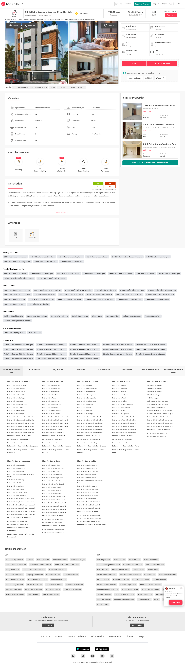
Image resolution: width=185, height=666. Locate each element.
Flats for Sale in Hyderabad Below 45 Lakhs (20, 499)
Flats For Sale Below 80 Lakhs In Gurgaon (160, 423)
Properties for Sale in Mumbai (53, 436)
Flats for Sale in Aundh (119, 398)
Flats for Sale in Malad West (50, 392)
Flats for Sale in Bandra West (51, 414)
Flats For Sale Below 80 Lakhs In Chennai (90, 429)
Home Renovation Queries (38, 579)
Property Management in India (108, 564)
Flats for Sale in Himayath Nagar (17, 492)
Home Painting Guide (121, 579)
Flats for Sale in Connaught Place (52, 478)
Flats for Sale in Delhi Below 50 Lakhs (53, 500)
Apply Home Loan (12, 569)
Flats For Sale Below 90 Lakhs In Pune (124, 432)
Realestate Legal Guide (72, 589)
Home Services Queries (167, 574)
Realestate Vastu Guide (74, 584)
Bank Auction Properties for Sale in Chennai (90, 451)
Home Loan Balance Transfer (40, 564)
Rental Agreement (103, 559)
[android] (83, 649)
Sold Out (148, 78)
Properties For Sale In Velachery (87, 443)
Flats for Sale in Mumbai (52, 381)
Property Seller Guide (35, 574)
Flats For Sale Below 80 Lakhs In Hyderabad (21, 511)
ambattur (61, 87)
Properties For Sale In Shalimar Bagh (88, 440)
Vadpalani (81, 87)
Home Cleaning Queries (150, 589)
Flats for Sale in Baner (119, 392)
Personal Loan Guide (14, 589)
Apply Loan (171, 15)
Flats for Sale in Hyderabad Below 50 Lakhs (20, 502)
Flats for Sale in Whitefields (15, 489)
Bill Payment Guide (53, 589)
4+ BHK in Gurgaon (153, 398)
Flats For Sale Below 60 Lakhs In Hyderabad (21, 505)
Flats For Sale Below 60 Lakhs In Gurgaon (160, 417)
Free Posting (137, 625)
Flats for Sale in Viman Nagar (121, 407)
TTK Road (71, 87)
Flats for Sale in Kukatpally (15, 486)
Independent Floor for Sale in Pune (125, 446)
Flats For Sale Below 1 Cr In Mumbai (53, 429)
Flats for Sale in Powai (49, 398)
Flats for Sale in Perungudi (85, 414)
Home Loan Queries (70, 574)
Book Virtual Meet (162, 63)
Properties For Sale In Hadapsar (122, 440)
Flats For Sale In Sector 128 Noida (87, 492)
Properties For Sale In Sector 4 (156, 436)
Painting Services (103, 579)
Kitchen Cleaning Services (106, 584)
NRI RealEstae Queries (53, 584)
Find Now (48, 625)
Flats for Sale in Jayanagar (15, 414)
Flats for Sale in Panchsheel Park (52, 490)
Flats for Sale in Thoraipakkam (86, 395)
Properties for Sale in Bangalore (19, 436)
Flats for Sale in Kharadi (119, 388)
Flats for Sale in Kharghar (50, 407)
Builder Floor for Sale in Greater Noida (91, 524)
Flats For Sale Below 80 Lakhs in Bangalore (20, 429)
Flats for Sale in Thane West (50, 401)
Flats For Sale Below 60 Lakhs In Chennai (90, 423)
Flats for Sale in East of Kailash (51, 487)
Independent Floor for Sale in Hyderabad (18, 528)
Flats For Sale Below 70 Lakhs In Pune (124, 426)
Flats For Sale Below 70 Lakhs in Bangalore (20, 426)
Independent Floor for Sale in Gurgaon (159, 410)
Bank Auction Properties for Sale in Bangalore (20, 451)
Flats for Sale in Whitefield (15, 395)
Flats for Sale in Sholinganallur (87, 398)
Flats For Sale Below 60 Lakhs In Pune (124, 423)
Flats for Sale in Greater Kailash (52, 474)
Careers (58, 636)
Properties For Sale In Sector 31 (157, 433)
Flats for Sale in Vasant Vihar (51, 465)
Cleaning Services (159, 579)
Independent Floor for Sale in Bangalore (22, 446)
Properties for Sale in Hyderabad (19, 517)
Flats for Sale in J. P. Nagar (15, 407)
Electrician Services (145, 594)
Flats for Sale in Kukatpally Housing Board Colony (20, 475)
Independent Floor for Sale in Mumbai (56, 446)
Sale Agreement (43, 559)
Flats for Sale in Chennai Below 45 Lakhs (90, 417)
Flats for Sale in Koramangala (16, 385)
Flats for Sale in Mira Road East (51, 404)
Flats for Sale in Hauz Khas (50, 471)
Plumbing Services (104, 599)
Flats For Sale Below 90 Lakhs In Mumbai (55, 426)
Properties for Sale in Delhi (52, 515)
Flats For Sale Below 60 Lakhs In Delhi (54, 503)
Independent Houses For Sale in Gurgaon (160, 414)
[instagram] (92, 656)
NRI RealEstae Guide (34, 584)
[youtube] (112, 656)
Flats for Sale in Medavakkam (86, 401)
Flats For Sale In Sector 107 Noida (87, 489)
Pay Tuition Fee (119, 559)
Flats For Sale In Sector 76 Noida (87, 478)
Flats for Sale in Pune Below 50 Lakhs (124, 420)
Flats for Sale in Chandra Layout (17, 404)
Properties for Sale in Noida (87, 511)
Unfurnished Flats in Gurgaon (156, 407)
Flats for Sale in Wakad (119, 385)
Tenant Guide (153, 569)
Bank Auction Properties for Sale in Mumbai (55, 451)
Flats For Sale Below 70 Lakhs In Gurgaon (160, 420)
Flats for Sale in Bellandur (15, 401)
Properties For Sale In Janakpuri (52, 522)
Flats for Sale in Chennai (87, 381)
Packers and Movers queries (130, 574)
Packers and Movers (151, 559)
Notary (156, 599)
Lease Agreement (144, 599)
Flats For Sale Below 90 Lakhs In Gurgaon (160, 426)
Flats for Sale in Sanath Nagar (16, 495)
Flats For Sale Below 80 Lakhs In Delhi (54, 509)
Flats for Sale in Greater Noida (86, 499)
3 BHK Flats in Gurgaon (154, 392)
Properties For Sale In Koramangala (18, 440)
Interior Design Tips (58, 579)
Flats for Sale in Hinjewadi (120, 414)
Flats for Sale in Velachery (85, 385)
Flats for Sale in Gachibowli (15, 483)
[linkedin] (102, 656)
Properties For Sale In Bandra (51, 443)
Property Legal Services (14, 559)
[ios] (102, 649)
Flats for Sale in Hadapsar (120, 395)
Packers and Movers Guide (106, 574)
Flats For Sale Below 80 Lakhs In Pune (124, 429)
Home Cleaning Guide (130, 589)
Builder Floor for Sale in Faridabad (53, 530)
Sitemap (130, 636)
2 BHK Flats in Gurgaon (154, 388)
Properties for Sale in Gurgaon (158, 429)
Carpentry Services (104, 594)
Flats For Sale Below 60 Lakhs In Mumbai (55, 417)
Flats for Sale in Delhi (51, 461)
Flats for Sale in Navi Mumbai (51, 395)
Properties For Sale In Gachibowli (17, 521)
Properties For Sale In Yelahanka (17, 443)
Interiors (30, 559)
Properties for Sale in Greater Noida (88, 521)
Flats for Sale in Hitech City (15, 480)
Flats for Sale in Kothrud (119, 401)
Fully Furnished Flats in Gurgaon (157, 401)
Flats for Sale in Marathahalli (16, 388)
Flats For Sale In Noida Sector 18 (87, 486)
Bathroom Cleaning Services (150, 584)
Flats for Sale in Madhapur (15, 471)
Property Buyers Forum (58, 569)
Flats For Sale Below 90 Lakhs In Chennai (90, 432)
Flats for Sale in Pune (121, 381)
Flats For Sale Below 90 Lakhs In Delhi (54, 512)
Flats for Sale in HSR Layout (16, 392)
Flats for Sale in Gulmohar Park (52, 481)
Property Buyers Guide (14, 574)
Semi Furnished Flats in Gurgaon (157, 404)
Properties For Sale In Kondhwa (122, 443)
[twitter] (83, 656)
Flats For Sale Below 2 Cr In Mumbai (53, 432)
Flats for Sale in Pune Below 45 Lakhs (124, 417)
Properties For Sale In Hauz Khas (52, 519)
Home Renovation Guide (15, 579)
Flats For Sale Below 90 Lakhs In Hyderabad (21, 514)
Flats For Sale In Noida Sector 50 (87, 468)
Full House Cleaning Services (107, 589)
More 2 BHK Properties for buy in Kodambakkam (150, 163)
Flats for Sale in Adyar (84, 407)
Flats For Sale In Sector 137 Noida (87, 471)
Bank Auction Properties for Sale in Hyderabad (20, 535)
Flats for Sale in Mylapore (85, 404)
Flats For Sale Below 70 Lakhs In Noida (89, 502)
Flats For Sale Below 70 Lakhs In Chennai (90, 426)
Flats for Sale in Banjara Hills (16, 465)
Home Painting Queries (140, 579)
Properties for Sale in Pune (122, 436)
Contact (134, 63)
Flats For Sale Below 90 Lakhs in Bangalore (20, 432)
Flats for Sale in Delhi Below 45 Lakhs (53, 497)
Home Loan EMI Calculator (16, 564)
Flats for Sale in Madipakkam (86, 392)
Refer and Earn (134, 559)
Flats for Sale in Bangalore (18, 381)
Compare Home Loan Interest (34, 569)
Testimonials (115, 636)
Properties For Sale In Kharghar (52, 440)
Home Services (149, 574)
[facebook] (73, 656)
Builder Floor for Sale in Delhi (53, 525)
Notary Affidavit (103, 604)
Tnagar (52, 87)
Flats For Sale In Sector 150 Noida (87, 495)
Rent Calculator (103, 569)
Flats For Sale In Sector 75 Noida (87, 474)
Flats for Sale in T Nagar (84, 410)
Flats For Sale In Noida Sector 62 (87, 465)
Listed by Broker (135, 78)
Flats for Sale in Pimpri (119, 410)
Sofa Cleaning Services (128, 584)
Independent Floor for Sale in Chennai (91, 446)
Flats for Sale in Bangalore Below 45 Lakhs (20, 417)
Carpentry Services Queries (125, 594)
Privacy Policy (97, 636)
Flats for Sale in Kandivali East (51, 410)
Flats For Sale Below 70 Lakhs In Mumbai (55, 420)
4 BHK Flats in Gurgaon (154, 395)
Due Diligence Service (51, 594)
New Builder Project (77, 559)
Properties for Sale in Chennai (88, 436)
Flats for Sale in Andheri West (51, 385)
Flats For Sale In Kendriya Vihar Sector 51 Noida (90, 482)
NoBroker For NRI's (60, 559)
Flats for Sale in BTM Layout (16, 410)
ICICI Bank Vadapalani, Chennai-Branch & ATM (30, 87)
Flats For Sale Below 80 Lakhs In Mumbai (55, 423)
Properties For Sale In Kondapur (17, 524)
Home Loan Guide (53, 574)
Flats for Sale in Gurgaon (157, 381)
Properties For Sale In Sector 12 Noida (89, 518)
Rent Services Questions (155, 564)
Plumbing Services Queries (124, 599)
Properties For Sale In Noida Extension (89, 515)
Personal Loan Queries (33, 589)
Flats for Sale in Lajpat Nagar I (51, 493)
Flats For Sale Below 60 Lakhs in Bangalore (20, 423)
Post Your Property (142, 4)
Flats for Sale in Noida (86, 461)
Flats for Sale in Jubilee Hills (16, 468)
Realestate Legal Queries (15, 594)
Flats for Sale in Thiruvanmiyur (87, 388)
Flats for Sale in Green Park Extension (53, 484)
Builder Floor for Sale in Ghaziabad (53, 533)
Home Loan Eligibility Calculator (67, 564)
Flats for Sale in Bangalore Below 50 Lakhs (20, 420)
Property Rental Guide (120, 569)
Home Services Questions (132, 564)
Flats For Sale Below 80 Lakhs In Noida (89, 505)
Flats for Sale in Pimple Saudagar (122, 404)
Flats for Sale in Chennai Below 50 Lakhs (90, 420)
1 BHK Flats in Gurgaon (154, 385)
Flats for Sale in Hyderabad (18, 461)
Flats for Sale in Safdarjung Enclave (53, 468)
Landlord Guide (138, 569)
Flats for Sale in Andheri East (51, 388)
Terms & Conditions (76, 636)
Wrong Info (160, 78)
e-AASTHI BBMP (34, 594)
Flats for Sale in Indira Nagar (16, 398)
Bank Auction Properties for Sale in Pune (125, 451)
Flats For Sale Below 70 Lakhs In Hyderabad (21, 508)
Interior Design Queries (14, 584)
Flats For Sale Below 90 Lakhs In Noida (89, 508)
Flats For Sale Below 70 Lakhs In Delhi (54, 506)
